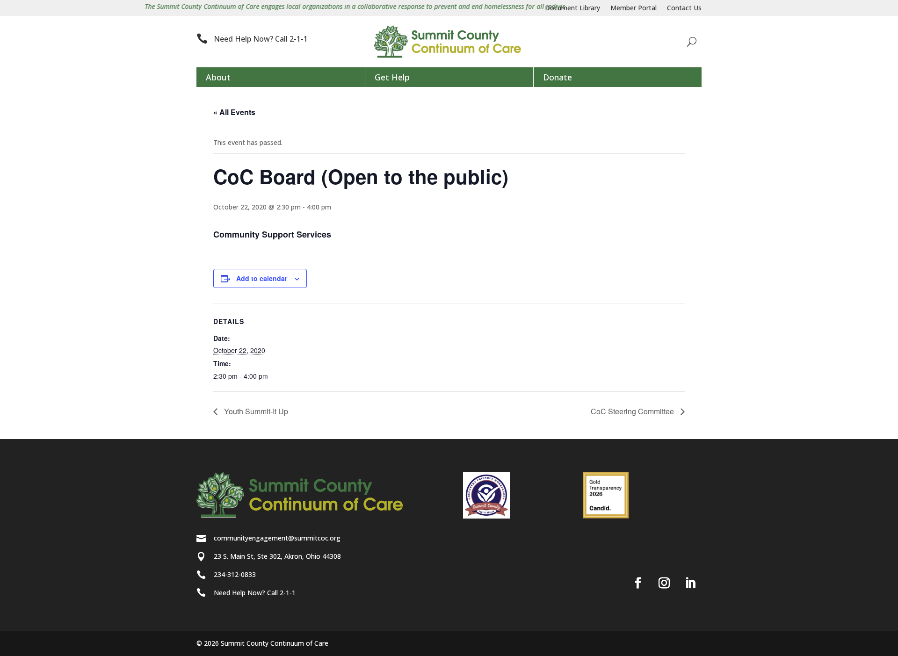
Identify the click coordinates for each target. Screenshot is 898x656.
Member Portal (633, 8)
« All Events (234, 112)
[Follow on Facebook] (638, 583)
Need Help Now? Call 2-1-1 (261, 39)
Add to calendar (261, 278)
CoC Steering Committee (633, 411)
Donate (557, 77)
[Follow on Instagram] (664, 583)
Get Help (392, 77)
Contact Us (684, 8)
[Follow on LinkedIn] (690, 583)
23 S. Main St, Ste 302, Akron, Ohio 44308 (277, 556)
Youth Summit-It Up (255, 411)
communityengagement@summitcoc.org (277, 537)
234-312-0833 (235, 574)
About (218, 77)
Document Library (572, 8)
